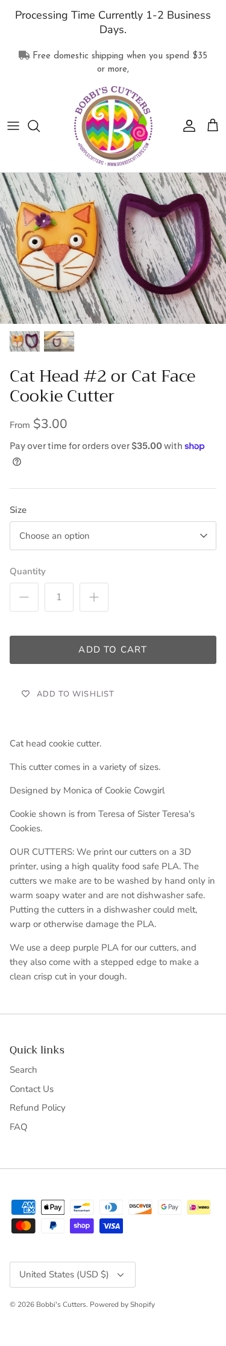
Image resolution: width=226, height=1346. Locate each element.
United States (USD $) (64, 1274)
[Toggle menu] (13, 126)
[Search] (40, 126)
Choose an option (54, 536)
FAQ (19, 1127)
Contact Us (32, 1089)
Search (23, 1070)
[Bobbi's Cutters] (113, 126)
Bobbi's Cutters (61, 1304)
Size (18, 510)
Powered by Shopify (122, 1304)
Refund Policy (38, 1108)
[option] (113, 248)
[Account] (186, 126)
